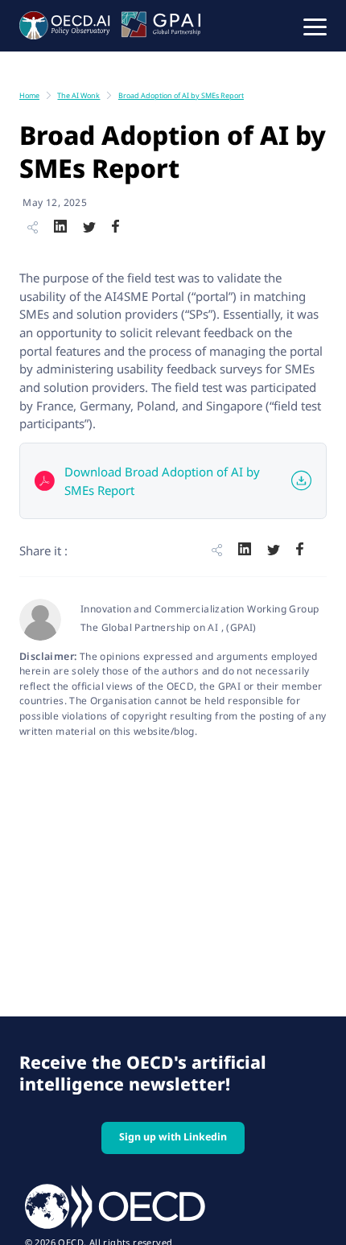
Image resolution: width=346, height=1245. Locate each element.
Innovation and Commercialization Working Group (199, 609)
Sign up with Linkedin (173, 1137)
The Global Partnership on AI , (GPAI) (168, 627)
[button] (315, 26)
